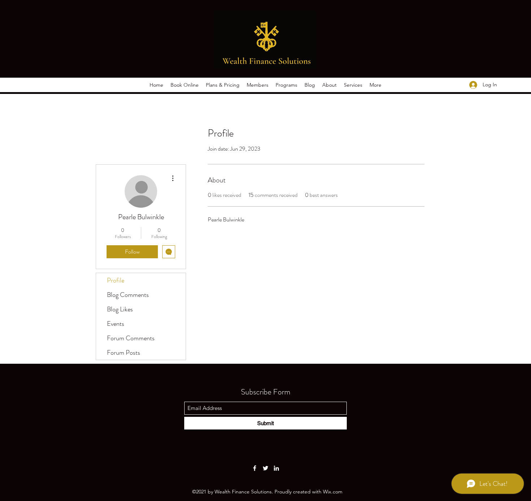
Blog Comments (128, 294)
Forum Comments (131, 338)
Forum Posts (123, 352)
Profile (115, 280)
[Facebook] (254, 468)
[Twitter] (265, 468)
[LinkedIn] (276, 468)
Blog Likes (120, 309)
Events (115, 323)
